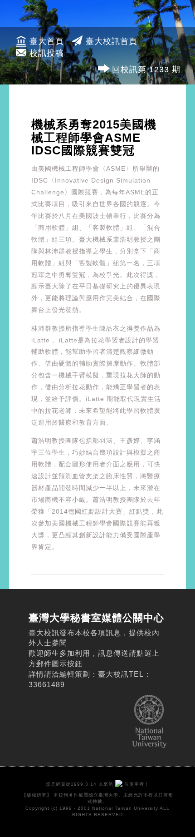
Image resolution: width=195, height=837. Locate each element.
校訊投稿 (46, 53)
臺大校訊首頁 (111, 41)
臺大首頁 (46, 41)
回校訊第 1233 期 (146, 69)
